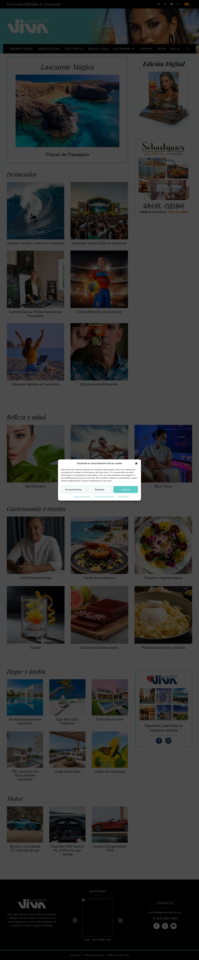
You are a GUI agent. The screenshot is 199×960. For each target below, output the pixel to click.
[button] (136, 463)
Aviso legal (124, 496)
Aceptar (125, 489)
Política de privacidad (104, 496)
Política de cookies (82, 496)
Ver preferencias (73, 489)
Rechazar (99, 489)
